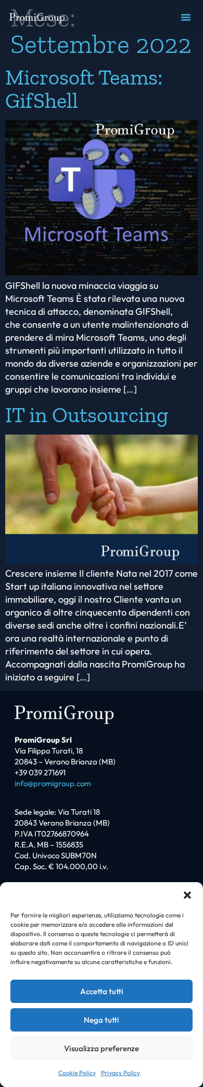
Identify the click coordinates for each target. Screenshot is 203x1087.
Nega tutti (101, 1020)
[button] (187, 895)
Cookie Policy (77, 1073)
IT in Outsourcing (86, 414)
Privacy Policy (120, 1073)
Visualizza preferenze (101, 1048)
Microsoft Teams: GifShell (83, 88)
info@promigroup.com (53, 783)
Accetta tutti (101, 991)
